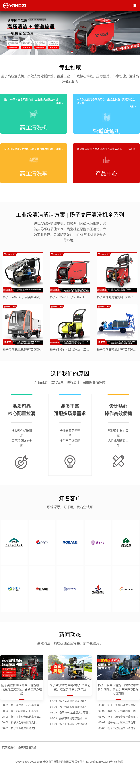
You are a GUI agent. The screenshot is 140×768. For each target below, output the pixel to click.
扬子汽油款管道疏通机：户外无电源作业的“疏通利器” (75, 706)
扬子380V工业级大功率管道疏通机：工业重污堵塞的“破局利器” (75, 712)
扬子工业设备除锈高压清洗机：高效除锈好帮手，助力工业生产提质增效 (27, 716)
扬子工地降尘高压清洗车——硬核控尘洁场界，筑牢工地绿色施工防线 (124, 716)
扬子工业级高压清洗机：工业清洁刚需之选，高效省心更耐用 (27, 728)
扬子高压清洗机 (27, 747)
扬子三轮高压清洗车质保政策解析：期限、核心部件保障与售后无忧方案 (124, 705)
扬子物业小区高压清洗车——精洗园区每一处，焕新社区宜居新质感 (124, 722)
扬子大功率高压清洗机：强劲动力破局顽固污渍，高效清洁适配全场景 (27, 722)
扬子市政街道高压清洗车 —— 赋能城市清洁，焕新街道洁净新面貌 (124, 728)
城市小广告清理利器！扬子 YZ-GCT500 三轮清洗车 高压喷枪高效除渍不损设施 (124, 710)
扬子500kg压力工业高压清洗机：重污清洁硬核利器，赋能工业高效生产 (27, 710)
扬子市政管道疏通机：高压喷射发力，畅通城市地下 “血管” (75, 718)
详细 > (59, 103)
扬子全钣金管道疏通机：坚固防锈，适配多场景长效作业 (75, 701)
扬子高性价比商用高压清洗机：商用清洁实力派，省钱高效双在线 (27, 705)
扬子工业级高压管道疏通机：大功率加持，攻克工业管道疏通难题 (75, 724)
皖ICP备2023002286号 (99, 761)
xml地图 (118, 761)
